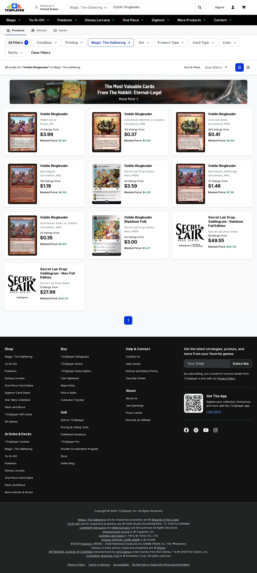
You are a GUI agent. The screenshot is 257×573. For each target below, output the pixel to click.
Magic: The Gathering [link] (18, 356)
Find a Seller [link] (68, 392)
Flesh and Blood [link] (15, 407)
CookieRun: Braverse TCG (102, 555)
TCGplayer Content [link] (17, 441)
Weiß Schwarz (121, 527)
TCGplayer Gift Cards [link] (18, 414)
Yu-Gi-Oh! (37, 20)
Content (220, 20)
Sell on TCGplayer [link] (72, 420)
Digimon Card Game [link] (17, 392)
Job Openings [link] (135, 405)
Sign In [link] (219, 7)
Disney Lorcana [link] (14, 378)
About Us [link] (131, 398)
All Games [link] (11, 421)
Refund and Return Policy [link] (142, 371)
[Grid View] (239, 67)
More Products (189, 20)
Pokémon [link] (10, 371)
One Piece (131, 20)
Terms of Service (99, 564)
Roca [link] (64, 456)
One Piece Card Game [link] (19, 385)
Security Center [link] (136, 378)
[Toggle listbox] (226, 67)
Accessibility (121, 564)
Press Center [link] (134, 412)
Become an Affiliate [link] (138, 420)
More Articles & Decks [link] (19, 492)
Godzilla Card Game (111, 535)
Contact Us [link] (133, 356)
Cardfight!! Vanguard (93, 527)
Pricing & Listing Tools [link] (75, 427)
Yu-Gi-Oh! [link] (11, 363)
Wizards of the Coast (165, 519)
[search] (153, 7)
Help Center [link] (133, 363)
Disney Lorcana (97, 20)
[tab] (15, 30)
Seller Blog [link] (67, 463)
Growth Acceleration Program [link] (79, 448)
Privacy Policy (226, 378)
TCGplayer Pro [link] (70, 441)
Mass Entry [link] (68, 385)
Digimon (158, 20)
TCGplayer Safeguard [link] (75, 356)
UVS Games (123, 551)
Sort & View (192, 67)
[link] (14, 7)
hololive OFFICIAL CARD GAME (120, 539)
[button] (200, 7)
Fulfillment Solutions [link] (73, 434)
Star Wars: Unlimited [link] (17, 399)
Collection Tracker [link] (72, 399)
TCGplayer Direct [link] (72, 363)
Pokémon (64, 20)
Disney (161, 547)
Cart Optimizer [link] (70, 378)
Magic (11, 20)
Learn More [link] (213, 411)
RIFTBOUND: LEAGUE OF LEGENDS (71, 551)
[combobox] (216, 67)
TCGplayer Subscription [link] (76, 371)
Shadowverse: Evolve (116, 531)
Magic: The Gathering (92, 519)
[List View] (248, 67)
